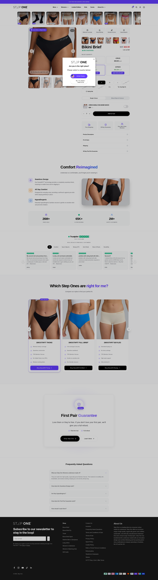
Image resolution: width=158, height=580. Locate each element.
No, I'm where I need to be (80, 81)
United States (81, 76)
